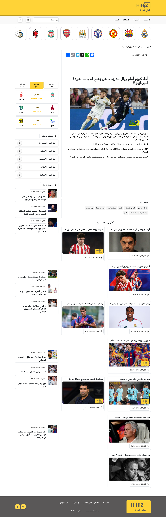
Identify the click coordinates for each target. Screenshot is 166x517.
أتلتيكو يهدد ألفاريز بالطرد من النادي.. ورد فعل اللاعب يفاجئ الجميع (83, 229)
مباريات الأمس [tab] (51, 85)
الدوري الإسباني (130, 208)
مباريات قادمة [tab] (22, 85)
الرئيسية (146, 20)
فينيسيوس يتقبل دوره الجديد (32, 371)
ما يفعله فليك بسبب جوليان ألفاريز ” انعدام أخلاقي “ (129, 455)
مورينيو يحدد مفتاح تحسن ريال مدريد (32, 384)
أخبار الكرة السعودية (47, 143)
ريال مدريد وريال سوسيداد (138, 212)
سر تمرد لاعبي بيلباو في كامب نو (135, 379)
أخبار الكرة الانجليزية (47, 159)
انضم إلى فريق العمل (91, 502)
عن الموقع (64, 502)
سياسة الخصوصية (92, 511)
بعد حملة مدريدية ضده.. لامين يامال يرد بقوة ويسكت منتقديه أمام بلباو (32, 228)
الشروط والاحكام (75, 511)
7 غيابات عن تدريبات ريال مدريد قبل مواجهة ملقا (32, 278)
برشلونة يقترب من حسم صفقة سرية (86, 379)
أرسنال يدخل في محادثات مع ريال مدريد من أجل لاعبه (129, 229)
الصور (116, 20)
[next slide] (17, 34)
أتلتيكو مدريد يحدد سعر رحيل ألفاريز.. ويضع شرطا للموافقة (129, 266)
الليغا (120, 208)
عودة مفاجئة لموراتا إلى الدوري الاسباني (32, 358)
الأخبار (137, 20)
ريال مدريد (126, 46)
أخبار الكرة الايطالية (48, 167)
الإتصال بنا (75, 502)
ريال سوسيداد (100, 208)
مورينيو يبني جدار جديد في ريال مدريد (132, 417)
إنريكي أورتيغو (142, 208)
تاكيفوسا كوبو (111, 208)
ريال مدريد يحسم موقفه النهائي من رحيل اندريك (129, 303)
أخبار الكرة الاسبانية (48, 175)
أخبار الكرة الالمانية (48, 151)
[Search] (56, 20)
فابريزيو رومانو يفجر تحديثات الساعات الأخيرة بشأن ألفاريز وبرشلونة (129, 340)
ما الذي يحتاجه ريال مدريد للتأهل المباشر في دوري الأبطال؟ (34, 309)
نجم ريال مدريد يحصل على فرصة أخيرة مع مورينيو (34, 198)
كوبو (125, 212)
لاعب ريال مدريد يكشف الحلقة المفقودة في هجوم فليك (32, 212)
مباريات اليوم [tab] (36, 85)
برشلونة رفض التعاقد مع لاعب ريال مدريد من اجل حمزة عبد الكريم (83, 303)
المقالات (126, 20)
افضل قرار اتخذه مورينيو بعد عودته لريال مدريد (33, 292)
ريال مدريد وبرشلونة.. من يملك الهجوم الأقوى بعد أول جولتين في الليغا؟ (32, 435)
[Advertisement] (59, 7)
